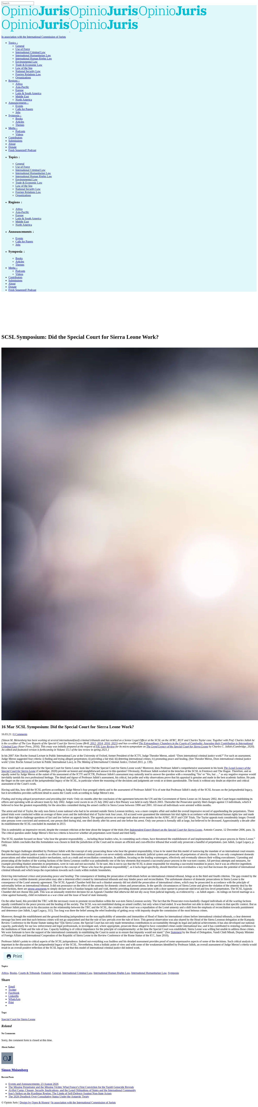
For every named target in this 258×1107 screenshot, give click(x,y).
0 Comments (20, 734)
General (56, 972)
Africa (4, 972)
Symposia (173, 972)
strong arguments (37, 888)
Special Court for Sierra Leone (18, 1019)
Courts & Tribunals (29, 972)
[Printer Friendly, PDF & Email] (14, 959)
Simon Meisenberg (14, 1070)
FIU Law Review (105, 746)
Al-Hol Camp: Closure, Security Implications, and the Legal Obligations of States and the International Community (72, 1090)
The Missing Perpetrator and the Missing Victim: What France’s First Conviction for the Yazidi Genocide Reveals (71, 1087)
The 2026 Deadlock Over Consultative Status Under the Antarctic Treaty (48, 1096)
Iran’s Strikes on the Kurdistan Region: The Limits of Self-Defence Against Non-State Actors (59, 1093)
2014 (100, 743)
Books (13, 972)
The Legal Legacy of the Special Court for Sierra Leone (177, 746)
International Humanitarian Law (149, 972)
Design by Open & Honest (34, 1102)
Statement (176, 932)
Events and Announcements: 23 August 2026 (33, 1083)
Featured (46, 972)
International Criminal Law (77, 972)
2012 (93, 743)
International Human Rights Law (112, 972)
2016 (107, 743)
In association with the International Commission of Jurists (33, 36)
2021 (114, 743)
